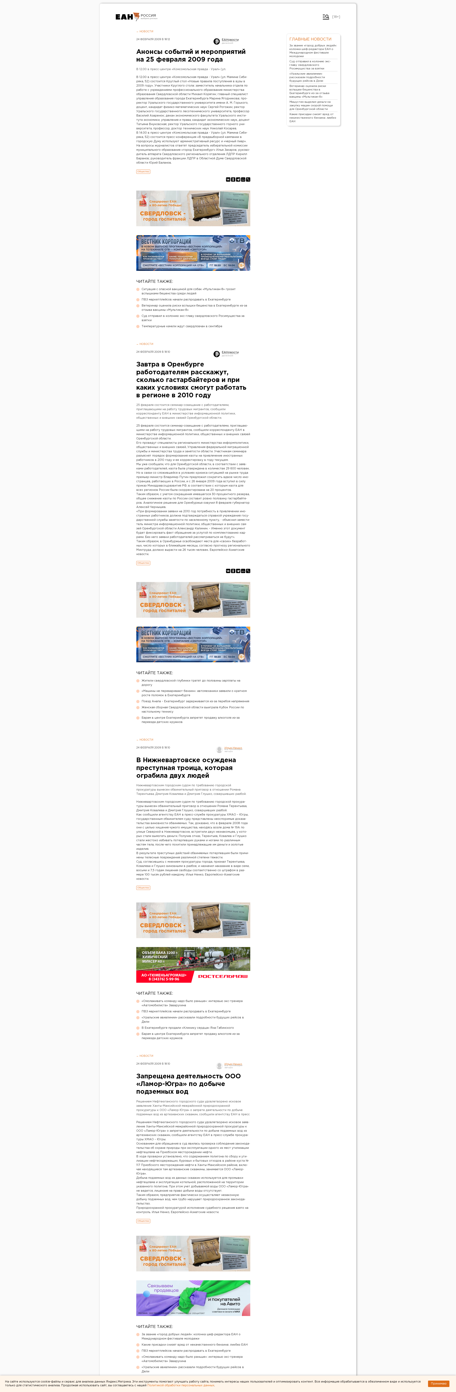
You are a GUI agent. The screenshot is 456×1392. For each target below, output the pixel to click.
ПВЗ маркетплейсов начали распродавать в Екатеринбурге (186, 299)
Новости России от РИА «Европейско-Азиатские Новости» (128, 16)
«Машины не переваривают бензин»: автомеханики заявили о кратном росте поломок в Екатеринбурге (194, 693)
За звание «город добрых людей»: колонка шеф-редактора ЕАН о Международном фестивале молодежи (191, 1336)
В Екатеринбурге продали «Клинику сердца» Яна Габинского (188, 1028)
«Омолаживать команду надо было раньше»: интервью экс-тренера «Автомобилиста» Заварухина (192, 1003)
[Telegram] (238, 179)
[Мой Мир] (243, 179)
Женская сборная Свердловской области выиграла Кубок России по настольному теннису (193, 709)
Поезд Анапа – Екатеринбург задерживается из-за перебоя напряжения (195, 701)
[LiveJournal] (248, 179)
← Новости (144, 32)
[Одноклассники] (233, 179)
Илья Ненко (233, 748)
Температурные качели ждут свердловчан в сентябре (182, 326)
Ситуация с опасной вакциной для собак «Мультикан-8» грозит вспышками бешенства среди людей (189, 291)
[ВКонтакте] (228, 179)
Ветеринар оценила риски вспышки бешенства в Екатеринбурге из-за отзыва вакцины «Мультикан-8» (194, 307)
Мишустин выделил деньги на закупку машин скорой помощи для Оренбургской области (311, 105)
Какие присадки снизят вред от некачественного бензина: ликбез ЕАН (195, 1344)
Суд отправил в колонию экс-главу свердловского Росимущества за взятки (193, 318)
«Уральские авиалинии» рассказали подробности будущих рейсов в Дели (193, 1019)
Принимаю (439, 1383)
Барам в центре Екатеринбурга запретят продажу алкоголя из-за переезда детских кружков (191, 720)
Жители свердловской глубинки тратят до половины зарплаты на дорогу (191, 682)
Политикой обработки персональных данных (180, 1385)
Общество (143, 172)
